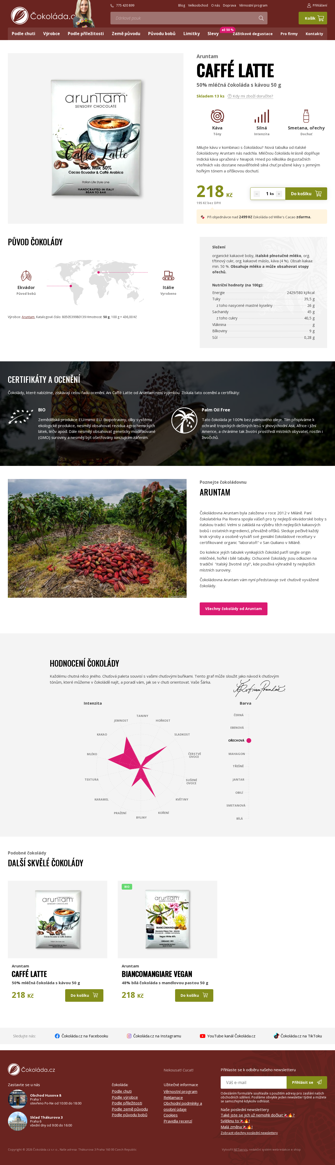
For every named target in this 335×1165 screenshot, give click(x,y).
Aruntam (207, 56)
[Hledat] (261, 18)
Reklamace (173, 1097)
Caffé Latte (29, 973)
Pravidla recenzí (178, 1121)
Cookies (171, 1115)
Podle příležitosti (127, 1103)
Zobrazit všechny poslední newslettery (249, 1133)
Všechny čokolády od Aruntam (233, 608)
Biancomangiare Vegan (157, 973)
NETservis (240, 1149)
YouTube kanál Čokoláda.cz (230, 1035)
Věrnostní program (180, 1091)
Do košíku (301, 194)
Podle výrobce (125, 1097)
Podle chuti (122, 1091)
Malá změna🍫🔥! (237, 1126)
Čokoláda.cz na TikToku (301, 1035)
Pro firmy (289, 33)
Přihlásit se (303, 1082)
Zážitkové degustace (253, 33)
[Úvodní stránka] (45, 15)
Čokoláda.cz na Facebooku (84, 1035)
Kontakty (314, 33)
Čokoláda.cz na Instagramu (156, 1035)
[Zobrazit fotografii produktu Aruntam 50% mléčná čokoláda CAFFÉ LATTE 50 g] (95, 208)
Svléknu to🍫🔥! (235, 1120)
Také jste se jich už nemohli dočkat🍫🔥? (258, 1115)
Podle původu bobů (129, 1114)
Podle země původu (130, 1109)
